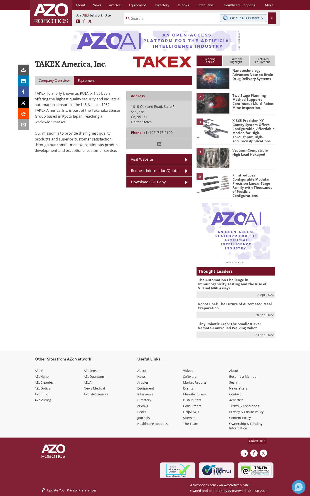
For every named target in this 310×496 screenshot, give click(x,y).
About (141, 370)
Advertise (236, 400)
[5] (213, 183)
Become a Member (243, 376)
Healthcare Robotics (152, 423)
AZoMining (43, 400)
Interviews (145, 394)
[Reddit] (23, 113)
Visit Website (142, 159)
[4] (213, 158)
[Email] (23, 124)
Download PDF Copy (148, 181)
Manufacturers (194, 394)
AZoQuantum (94, 376)
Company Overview (54, 80)
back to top (256, 441)
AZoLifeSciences (96, 394)
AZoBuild (41, 394)
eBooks (142, 406)
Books (141, 412)
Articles (143, 382)
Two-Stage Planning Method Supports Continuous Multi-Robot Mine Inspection (253, 101)
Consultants (192, 406)
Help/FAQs (191, 412)
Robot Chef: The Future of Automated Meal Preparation (235, 306)
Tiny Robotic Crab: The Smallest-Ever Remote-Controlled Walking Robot (229, 326)
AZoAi (88, 382)
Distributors (192, 400)
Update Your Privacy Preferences (71, 490)
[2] (213, 103)
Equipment (145, 388)
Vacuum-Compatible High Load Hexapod (250, 152)
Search (234, 382)
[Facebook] (23, 91)
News (141, 376)
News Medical (94, 388)
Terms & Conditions (244, 406)
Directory (144, 400)
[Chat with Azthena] (298, 487)
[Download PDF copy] (23, 70)
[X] (23, 102)
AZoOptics (42, 388)
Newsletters (238, 388)
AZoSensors (92, 370)
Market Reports (195, 382)
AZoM (39, 370)
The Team (190, 423)
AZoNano (42, 376)
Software (190, 376)
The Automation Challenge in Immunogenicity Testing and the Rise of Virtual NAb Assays (232, 284)
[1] (213, 78)
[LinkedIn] (23, 80)
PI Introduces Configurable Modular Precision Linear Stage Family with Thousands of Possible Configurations (252, 185)
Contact (235, 394)
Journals (143, 418)
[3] (213, 128)
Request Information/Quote (154, 170)
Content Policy (240, 418)
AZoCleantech (45, 382)
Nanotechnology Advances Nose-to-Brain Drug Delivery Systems (252, 74)
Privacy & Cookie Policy (246, 412)
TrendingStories (209, 60)
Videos (188, 370)
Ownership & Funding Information (246, 425)
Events (188, 388)
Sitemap (189, 418)
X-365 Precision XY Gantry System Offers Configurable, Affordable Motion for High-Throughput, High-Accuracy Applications (253, 130)
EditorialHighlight (236, 60)
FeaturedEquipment (262, 60)
